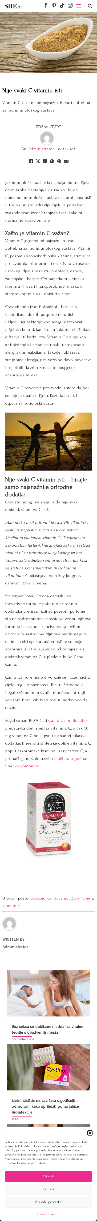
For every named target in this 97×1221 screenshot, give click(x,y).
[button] (90, 1133)
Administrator (41, 149)
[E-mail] (66, 161)
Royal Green (82, 898)
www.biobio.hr (25, 766)
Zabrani (48, 1189)
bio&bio (37, 898)
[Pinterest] (59, 161)
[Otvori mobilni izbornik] (78, 6)
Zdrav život (48, 126)
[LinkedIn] (44, 161)
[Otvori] (90, 6)
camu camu (58, 898)
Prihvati (48, 1176)
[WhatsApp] (52, 161)
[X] (37, 161)
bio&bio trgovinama (73, 758)
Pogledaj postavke (48, 1202)
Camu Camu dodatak (68, 720)
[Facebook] (30, 161)
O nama (41, 1214)
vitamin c (11, 905)
